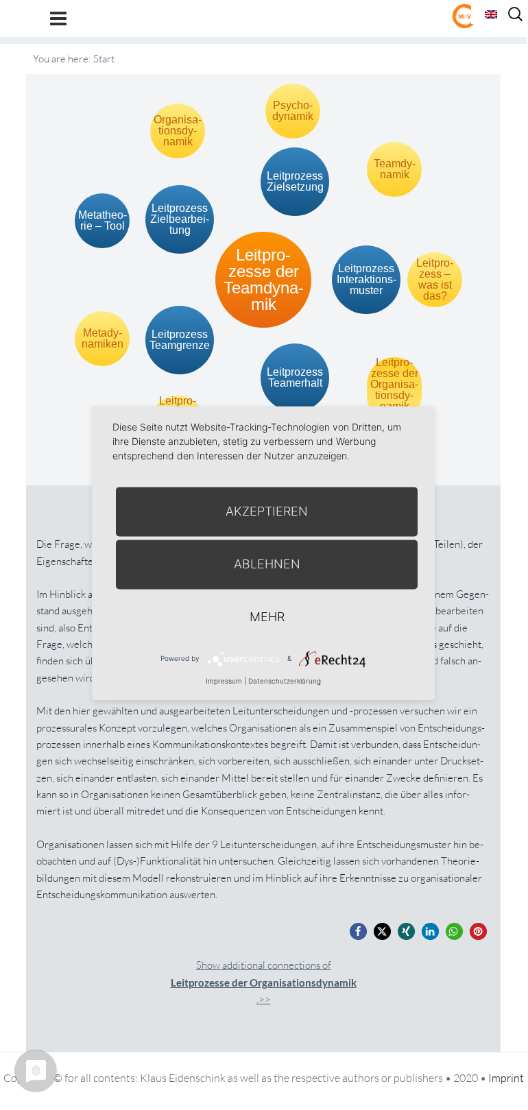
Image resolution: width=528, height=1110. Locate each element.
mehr (267, 617)
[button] (358, 931)
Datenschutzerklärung (284, 681)
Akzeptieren (267, 511)
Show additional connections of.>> (264, 982)
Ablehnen (267, 564)
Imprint (506, 1078)
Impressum (224, 681)
